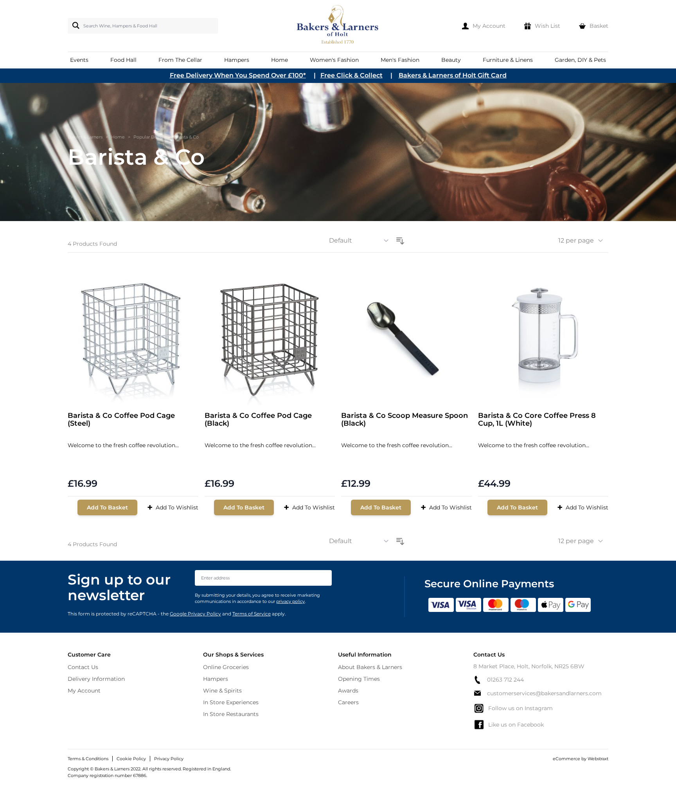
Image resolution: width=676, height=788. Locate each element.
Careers (348, 702)
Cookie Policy (131, 758)
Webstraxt (598, 758)
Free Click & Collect (351, 75)
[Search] (74, 25)
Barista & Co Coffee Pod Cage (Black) (258, 420)
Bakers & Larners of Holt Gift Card (453, 75)
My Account (84, 690)
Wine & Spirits (222, 690)
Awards (348, 690)
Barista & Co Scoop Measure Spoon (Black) (404, 420)
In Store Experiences (231, 702)
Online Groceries (226, 667)
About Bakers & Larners (370, 667)
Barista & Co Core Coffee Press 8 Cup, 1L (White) (537, 420)
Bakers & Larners (85, 137)
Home (118, 137)
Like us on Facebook (516, 724)
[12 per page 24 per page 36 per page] (583, 240)
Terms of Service (251, 614)
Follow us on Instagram (520, 708)
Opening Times (359, 678)
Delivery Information (96, 678)
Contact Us (83, 667)
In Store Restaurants (231, 714)
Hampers (215, 678)
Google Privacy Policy (195, 614)
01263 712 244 (505, 679)
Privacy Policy (168, 758)
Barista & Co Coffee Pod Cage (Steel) (121, 420)
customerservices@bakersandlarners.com (544, 693)
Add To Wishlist (172, 507)
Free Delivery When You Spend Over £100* (238, 75)
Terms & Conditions (88, 758)
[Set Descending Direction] (400, 239)
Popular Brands (149, 137)
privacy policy (290, 601)
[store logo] (338, 26)
